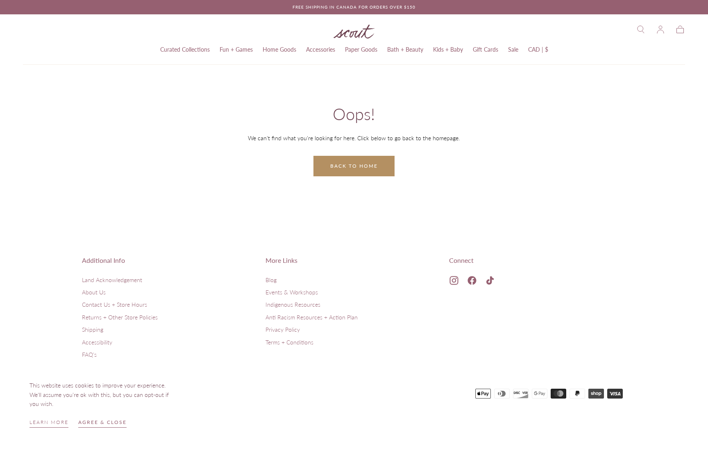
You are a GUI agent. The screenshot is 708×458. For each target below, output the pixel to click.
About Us (94, 292)
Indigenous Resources (293, 304)
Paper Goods (361, 49)
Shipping (92, 329)
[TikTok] (490, 280)
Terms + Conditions (289, 342)
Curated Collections (185, 49)
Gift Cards (485, 49)
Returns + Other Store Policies (120, 317)
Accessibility (97, 342)
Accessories (320, 49)
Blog (271, 279)
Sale (513, 49)
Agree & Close (102, 422)
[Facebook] (472, 280)
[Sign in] (660, 29)
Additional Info (103, 260)
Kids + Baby (448, 49)
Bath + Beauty (405, 49)
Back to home (354, 166)
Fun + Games (236, 49)
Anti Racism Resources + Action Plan (312, 317)
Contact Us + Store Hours (114, 304)
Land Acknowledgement (112, 279)
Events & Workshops (292, 292)
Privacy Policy (283, 329)
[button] (641, 29)
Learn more (49, 422)
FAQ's (89, 354)
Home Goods (279, 49)
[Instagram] (454, 280)
